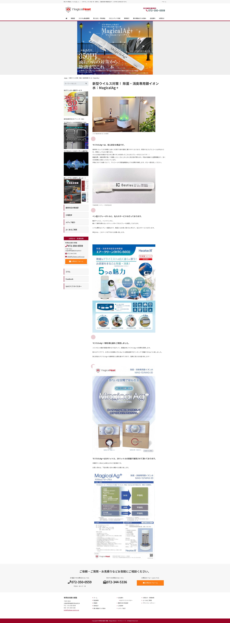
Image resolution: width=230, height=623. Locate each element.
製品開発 (96, 600)
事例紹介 (126, 18)
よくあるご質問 (147, 600)
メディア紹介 (122, 608)
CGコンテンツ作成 (114, 18)
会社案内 (152, 18)
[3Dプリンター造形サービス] (76, 103)
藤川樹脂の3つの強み (139, 18)
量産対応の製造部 (123, 603)
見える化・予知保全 (99, 18)
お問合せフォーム (77, 261)
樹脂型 (73, 18)
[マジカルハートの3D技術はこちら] (76, 136)
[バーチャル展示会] (76, 164)
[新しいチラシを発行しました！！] (76, 191)
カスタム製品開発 (84, 18)
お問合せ (161, 18)
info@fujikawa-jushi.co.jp (75, 257)
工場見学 (120, 606)
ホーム (164, 1)
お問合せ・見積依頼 (148, 598)
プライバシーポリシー (149, 603)
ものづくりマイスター (126, 600)
